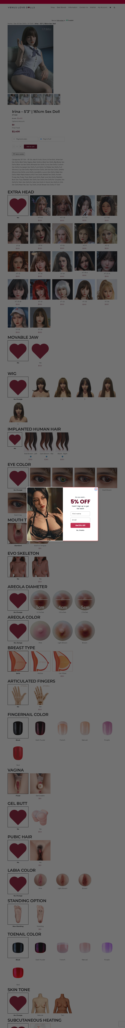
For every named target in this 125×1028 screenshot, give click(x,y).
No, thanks (80, 530)
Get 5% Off (80, 525)
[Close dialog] (96, 489)
